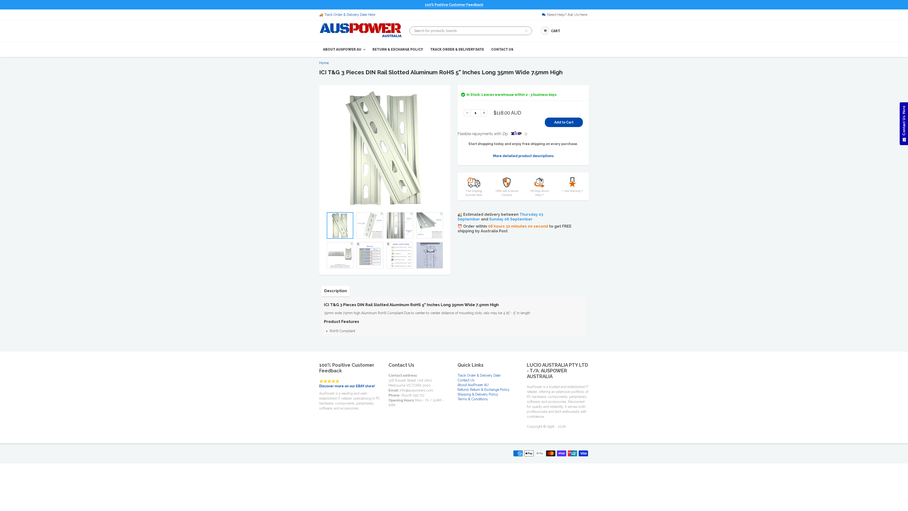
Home (324, 63)
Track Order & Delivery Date (457, 49)
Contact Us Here (904, 122)
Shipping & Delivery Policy (478, 394)
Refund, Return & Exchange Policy (484, 390)
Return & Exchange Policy (397, 49)
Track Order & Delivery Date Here (349, 15)
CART (555, 31)
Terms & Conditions (473, 399)
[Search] (526, 31)
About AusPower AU (342, 49)
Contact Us (502, 49)
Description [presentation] (335, 291)
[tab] (335, 291)
